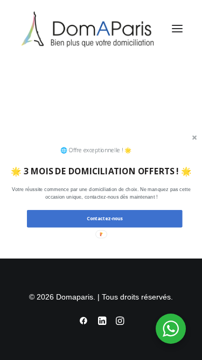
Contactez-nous (104, 218)
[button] (101, 193)
